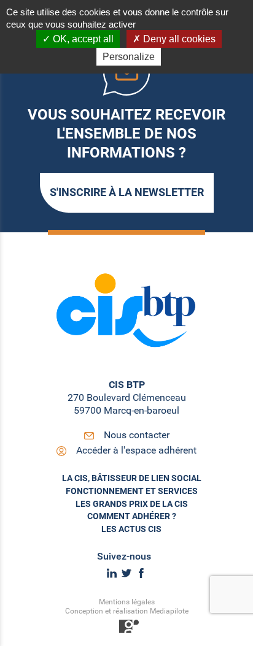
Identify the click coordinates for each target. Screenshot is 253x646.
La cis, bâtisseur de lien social (131, 478)
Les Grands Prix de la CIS (132, 504)
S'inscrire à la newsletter (127, 192)
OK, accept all (82, 39)
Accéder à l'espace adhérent (136, 450)
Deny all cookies (178, 39)
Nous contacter (136, 435)
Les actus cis (131, 529)
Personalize (129, 56)
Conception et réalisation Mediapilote (127, 611)
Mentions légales (127, 602)
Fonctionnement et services (132, 491)
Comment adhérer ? (131, 516)
